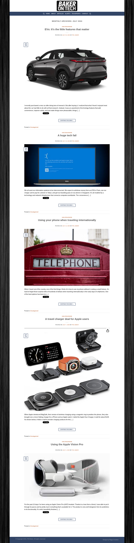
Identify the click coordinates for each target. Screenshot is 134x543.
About (53, 13)
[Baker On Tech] (67, 6)
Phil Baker (75, 35)
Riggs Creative (114, 539)
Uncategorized (67, 26)
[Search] (44, 14)
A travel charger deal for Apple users (67, 319)
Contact (85, 13)
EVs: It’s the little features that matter (67, 29)
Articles (60, 13)
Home (48, 13)
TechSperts (76, 13)
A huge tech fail (67, 135)
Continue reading (67, 120)
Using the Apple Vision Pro (67, 444)
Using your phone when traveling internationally (67, 220)
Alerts (67, 13)
